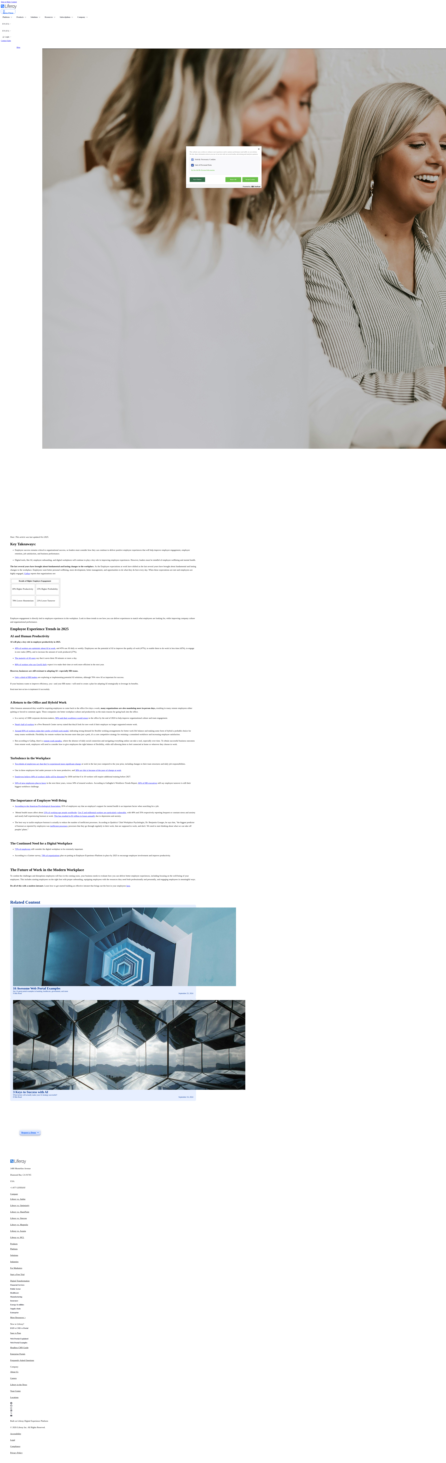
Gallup (27, 573)
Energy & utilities (17, 1305)
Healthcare (14, 1293)
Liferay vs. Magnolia (19, 1225)
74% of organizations (51, 855)
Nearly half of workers (24, 724)
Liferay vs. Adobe (17, 1199)
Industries (14, 1262)
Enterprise (14, 1313)
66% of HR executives (147, 783)
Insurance (14, 1301)
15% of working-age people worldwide (60, 812)
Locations (14, 1397)
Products (14, 1244)
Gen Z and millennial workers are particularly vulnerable (102, 812)
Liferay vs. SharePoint (19, 1212)
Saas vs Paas (15, 1333)
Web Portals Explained (19, 1339)
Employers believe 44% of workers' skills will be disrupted (40, 776)
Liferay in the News (18, 1384)
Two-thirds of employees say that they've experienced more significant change (48, 764)
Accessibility (15, 1434)
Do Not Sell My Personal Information (203, 170)
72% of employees (23, 849)
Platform (14, 1249)
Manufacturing (16, 1297)
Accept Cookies (250, 179)
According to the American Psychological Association (37, 806)
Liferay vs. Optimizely (19, 1205)
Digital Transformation (20, 1281)
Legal (12, 1440)
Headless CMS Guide (19, 1347)
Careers (13, 1378)
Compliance (15, 1446)
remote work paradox (53, 741)
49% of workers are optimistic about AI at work (35, 648)
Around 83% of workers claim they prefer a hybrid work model (42, 731)
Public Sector (15, 1289)
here (128, 886)
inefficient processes (58, 826)
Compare (14, 1194)
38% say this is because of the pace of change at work (98, 770)
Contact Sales (6, 41)
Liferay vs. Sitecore (18, 1218)
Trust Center (15, 1391)
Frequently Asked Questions (22, 1360)
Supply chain (15, 1309)
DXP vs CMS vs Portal (19, 1328)
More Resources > (18, 1317)
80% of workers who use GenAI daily (31, 664)
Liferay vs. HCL (17, 1237)
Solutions (14, 1255)
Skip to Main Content (9, 2)
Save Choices (197, 179)
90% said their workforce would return (71, 718)
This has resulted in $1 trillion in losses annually (74, 816)
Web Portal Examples (18, 1343)
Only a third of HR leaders (26, 677)
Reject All (233, 179)
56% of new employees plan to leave (30, 783)
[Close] (258, 149)
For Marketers (16, 1268)
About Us (14, 1372)
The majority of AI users (25, 658)
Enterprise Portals (17, 1354)
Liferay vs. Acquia (18, 1231)
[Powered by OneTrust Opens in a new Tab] (251, 186)
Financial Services (17, 1285)
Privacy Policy (16, 1453)
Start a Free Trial (17, 1274)
